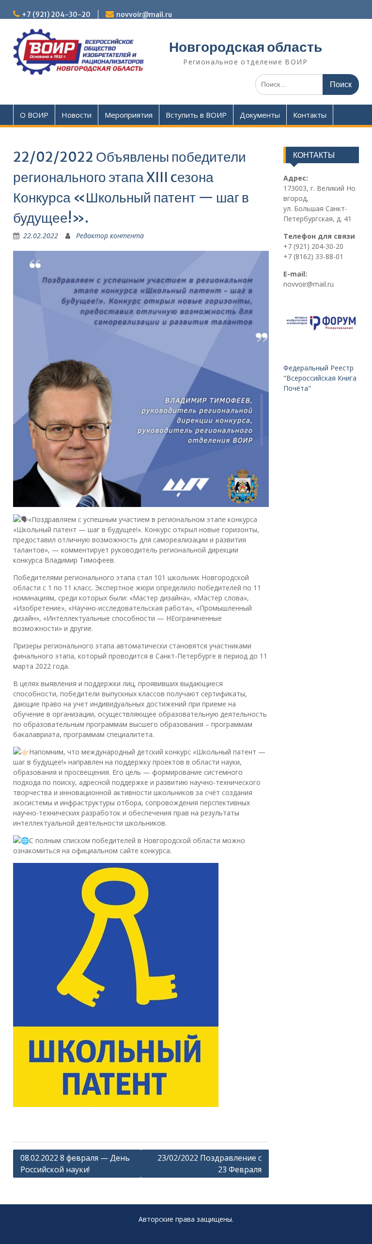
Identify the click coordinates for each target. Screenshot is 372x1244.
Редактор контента (110, 235)
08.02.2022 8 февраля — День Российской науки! (75, 1163)
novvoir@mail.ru (144, 14)
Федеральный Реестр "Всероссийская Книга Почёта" (320, 378)
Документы (260, 115)
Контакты (309, 115)
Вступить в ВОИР (196, 115)
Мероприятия (129, 115)
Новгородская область (245, 47)
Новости (77, 115)
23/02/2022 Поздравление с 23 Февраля (209, 1163)
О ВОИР (34, 115)
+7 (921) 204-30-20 (56, 14)
